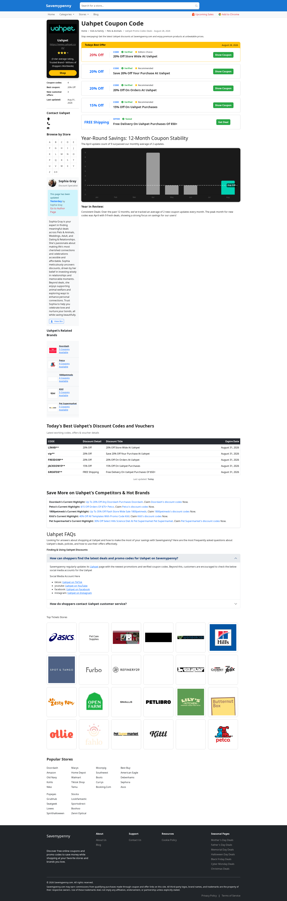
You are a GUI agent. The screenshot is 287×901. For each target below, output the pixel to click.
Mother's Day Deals (222, 840)
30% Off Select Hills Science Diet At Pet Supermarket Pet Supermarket (133, 521)
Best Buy (125, 767)
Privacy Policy (209, 895)
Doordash (52, 767)
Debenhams (127, 777)
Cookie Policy (169, 840)
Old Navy (52, 777)
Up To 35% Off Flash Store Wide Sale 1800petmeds (118, 511)
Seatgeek (52, 803)
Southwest (102, 772)
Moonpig (101, 767)
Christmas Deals (220, 868)
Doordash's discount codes (166, 502)
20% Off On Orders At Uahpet (135, 90)
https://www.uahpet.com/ (63, 46)
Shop (63, 73)
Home (51, 14)
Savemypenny (58, 5)
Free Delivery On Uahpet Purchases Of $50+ (145, 124)
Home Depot (78, 772)
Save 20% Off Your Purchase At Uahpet (141, 73)
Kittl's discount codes (150, 516)
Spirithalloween (55, 813)
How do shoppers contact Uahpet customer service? (88, 604)
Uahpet (94, 566)
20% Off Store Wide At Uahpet (135, 56)
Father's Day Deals (221, 844)
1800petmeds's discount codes (172, 511)
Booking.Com (103, 787)
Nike (49, 787)
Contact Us (135, 840)
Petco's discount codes (135, 506)
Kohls (50, 782)
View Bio (58, 321)
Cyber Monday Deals (222, 864)
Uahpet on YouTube (76, 585)
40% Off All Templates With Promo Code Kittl (104, 516)
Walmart (76, 777)
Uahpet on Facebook (78, 589)
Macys (74, 767)
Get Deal (223, 122)
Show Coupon (223, 54)
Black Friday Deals (221, 859)
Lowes (50, 808)
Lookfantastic (79, 799)
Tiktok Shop (78, 782)
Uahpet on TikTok (72, 582)
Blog (96, 14)
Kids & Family (97, 30)
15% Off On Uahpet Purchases (135, 107)
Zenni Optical (78, 813)
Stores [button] (83, 14)
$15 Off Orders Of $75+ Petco (97, 506)
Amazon (51, 772)
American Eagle (129, 772)
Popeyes (51, 794)
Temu (74, 787)
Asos (123, 787)
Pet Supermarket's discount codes (200, 521)
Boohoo (75, 808)
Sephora (125, 782)
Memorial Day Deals (222, 849)
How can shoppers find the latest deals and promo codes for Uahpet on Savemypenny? (114, 558)
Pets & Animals (114, 30)
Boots (99, 777)
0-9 (55, 172)
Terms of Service (231, 895)
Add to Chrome (230, 14)
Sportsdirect (78, 803)
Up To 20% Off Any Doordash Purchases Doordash (114, 502)
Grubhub (52, 799)
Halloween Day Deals (223, 854)
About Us (101, 840)
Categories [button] (65, 14)
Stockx (75, 794)
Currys (99, 782)
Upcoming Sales (204, 14)
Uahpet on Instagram (79, 593)
